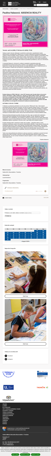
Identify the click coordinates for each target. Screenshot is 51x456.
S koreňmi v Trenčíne (8, 410)
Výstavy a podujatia (14, 8)
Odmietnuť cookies (25, 454)
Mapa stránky (35, 2)
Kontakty (5, 422)
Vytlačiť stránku (8, 197)
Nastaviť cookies (36, 454)
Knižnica (5, 423)
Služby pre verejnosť (8, 415)
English (44, 2)
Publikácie (5, 420)
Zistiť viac (25, 296)
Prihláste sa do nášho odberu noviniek (14, 213)
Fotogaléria (5, 417)
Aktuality (5, 404)
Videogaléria (6, 418)
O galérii (5, 405)
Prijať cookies (15, 454)
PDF (37, 191)
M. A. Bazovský (6, 407)
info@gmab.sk (10, 444)
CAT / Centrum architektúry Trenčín (11, 409)
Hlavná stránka (5, 8)
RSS (40, 2)
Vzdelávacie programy (8, 413)
